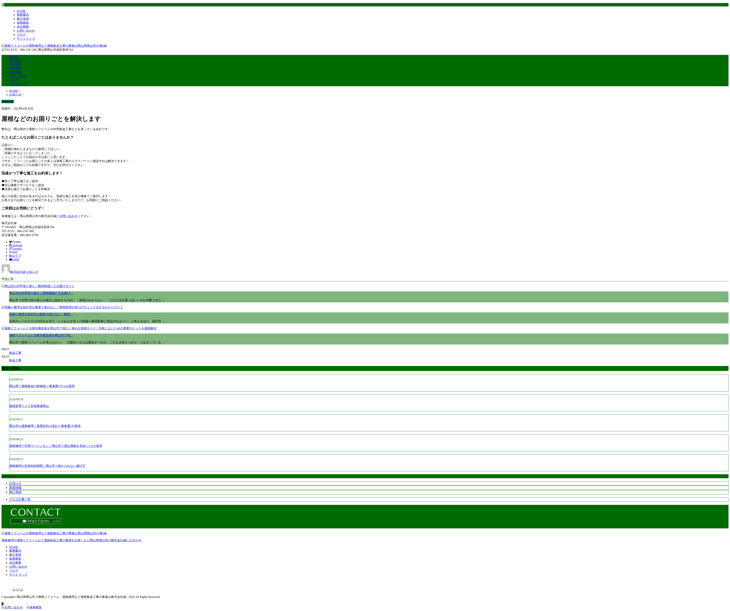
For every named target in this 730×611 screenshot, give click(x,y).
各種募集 (23, 22)
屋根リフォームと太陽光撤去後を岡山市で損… (41, 335)
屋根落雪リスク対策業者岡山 (29, 406)
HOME (21, 11)
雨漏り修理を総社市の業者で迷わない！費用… (41, 314)
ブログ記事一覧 (20, 499)
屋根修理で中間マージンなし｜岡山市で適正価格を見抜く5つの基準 (55, 445)
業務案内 (23, 14)
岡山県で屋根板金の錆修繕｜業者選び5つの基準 (42, 386)
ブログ (21, 34)
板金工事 (15, 352)
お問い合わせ (26, 30)
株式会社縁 (17, 271)
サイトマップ (26, 38)
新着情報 (15, 487)
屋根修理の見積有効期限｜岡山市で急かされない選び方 (47, 465)
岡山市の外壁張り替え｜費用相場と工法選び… (41, 293)
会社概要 (23, 26)
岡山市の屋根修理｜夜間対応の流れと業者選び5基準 (45, 426)
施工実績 (23, 18)
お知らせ (32, 271)
